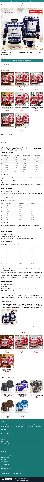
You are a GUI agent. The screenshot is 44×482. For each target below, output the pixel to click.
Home (2, 50)
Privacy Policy (4, 459)
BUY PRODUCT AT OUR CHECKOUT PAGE (22, 60)
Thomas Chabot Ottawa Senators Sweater (36, 108)
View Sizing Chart (5, 443)
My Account (3, 437)
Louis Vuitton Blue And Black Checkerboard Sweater (7, 395)
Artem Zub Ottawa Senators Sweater (22, 87)
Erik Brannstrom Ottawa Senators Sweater (22, 108)
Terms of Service (4, 461)
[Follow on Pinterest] (5, 429)
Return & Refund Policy (6, 455)
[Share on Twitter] (6, 134)
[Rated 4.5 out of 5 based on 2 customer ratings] (22, 56)
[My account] (42, 4)
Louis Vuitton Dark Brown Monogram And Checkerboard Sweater (7, 415)
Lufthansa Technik (10, 67)
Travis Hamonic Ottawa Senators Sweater (22, 128)
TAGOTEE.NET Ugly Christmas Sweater (34, 326)
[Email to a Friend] (8, 134)
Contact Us (3, 448)
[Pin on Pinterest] (10, 134)
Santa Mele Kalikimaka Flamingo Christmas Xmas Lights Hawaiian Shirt (36, 395)
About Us (3, 439)
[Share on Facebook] (4, 134)
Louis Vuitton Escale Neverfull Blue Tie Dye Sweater (22, 414)
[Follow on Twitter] (4, 429)
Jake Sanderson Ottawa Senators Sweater (7, 87)
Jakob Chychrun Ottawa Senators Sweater (7, 128)
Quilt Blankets (9, 241)
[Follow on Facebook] (1, 429)
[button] (1, 4)
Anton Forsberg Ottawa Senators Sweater (36, 87)
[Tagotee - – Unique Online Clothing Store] (22, 4)
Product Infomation (5, 441)
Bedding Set (8, 301)
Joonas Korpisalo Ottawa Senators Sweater (7, 108)
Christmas (4, 67)
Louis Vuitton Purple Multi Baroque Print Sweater (22, 395)
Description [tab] (3, 142)
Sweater (6, 50)
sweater (15, 67)
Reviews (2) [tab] (3, 144)
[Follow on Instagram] (2, 429)
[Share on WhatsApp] (2, 134)
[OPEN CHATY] (3, 479)
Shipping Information (5, 457)
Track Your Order (5, 445)
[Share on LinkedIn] (12, 134)
